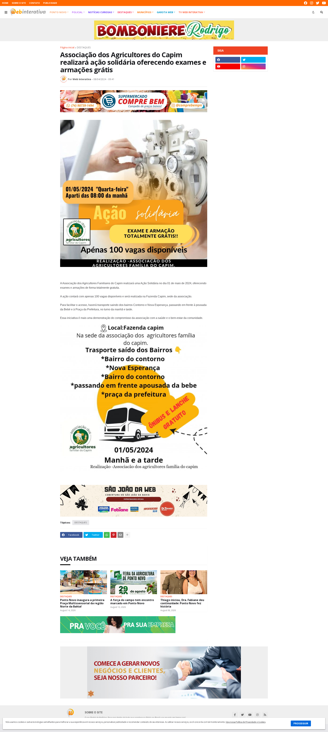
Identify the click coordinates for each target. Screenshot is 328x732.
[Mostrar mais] (127, 535)
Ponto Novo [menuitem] (58, 12)
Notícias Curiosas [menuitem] (100, 12)
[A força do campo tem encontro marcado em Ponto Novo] (133, 582)
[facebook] (305, 3)
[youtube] (324, 3)
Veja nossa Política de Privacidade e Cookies (245, 722)
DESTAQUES (84, 47)
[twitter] (317, 3)
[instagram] (311, 3)
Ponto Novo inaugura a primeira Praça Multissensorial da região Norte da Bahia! (82, 603)
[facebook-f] (235, 715)
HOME (5, 3)
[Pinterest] (114, 535)
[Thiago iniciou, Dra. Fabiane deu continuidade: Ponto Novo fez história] (183, 582)
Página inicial (67, 47)
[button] (6, 12)
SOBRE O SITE (19, 3)
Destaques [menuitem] (125, 12)
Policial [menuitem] (77, 12)
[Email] (120, 535)
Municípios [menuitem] (144, 12)
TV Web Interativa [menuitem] (191, 12)
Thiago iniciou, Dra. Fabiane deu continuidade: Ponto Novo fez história (182, 603)
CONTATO (34, 3)
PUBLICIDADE (50, 3)
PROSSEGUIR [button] (300, 723)
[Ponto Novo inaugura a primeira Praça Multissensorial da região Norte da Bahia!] (83, 582)
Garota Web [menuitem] (165, 12)
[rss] (265, 715)
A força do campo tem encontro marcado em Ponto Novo (132, 601)
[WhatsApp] (107, 535)
